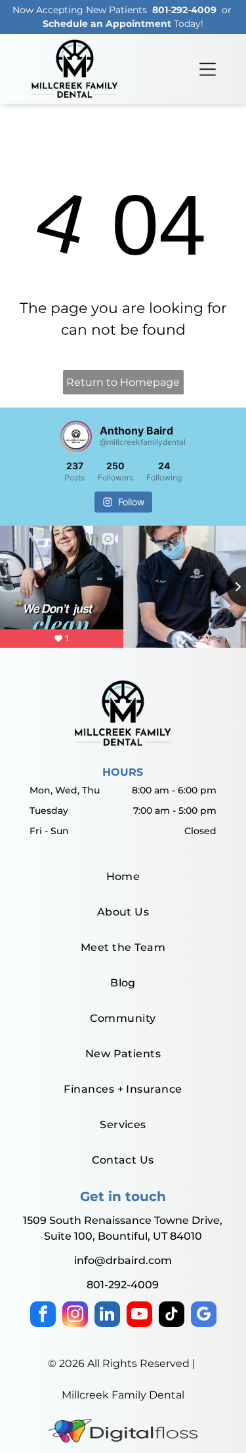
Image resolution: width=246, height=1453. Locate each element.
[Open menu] (207, 69)
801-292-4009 (184, 10)
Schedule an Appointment (107, 24)
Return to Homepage (123, 382)
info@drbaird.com (123, 1260)
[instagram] (75, 1315)
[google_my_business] (203, 1315)
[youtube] (139, 1315)
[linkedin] (107, 1315)
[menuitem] (123, 877)
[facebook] (43, 1315)
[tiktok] (171, 1315)
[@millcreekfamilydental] (76, 436)
